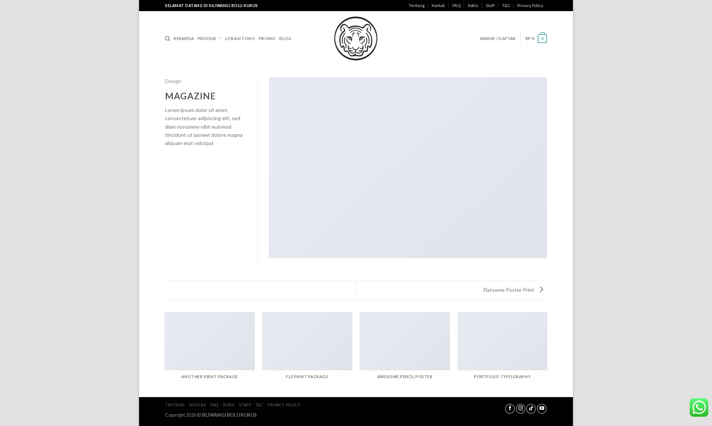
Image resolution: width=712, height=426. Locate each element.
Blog (285, 38)
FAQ (456, 5)
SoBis (473, 5)
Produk (207, 38)
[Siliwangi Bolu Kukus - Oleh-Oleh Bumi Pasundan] (356, 39)
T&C (506, 5)
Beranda (184, 38)
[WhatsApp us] (699, 407)
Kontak (438, 5)
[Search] (167, 38)
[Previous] (165, 354)
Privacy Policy (530, 5)
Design (173, 81)
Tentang (417, 5)
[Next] (547, 354)
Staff (490, 5)
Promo (267, 38)
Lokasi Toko (240, 38)
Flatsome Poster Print (509, 290)
